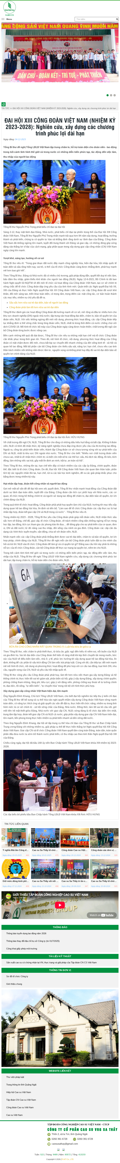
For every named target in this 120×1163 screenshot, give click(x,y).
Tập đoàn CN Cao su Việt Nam (21, 1100)
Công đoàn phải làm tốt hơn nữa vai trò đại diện (34, 307)
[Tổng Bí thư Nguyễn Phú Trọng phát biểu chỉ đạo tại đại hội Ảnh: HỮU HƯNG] (50, 395)
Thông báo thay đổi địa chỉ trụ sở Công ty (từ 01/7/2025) (33, 941)
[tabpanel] (60, 58)
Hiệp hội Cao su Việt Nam (18, 1092)
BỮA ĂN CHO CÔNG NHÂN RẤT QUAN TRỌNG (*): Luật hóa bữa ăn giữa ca (50, 646)
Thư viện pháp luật (15, 1077)
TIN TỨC (5, 108)
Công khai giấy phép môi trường (21, 948)
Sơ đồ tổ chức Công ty (17, 976)
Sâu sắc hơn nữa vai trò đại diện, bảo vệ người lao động (38, 302)
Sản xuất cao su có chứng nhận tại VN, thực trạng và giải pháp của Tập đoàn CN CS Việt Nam (51, 962)
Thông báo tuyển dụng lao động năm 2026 (26, 933)
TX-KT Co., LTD (67, 1159)
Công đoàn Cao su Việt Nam (20, 1107)
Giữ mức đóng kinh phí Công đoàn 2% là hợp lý (27, 881)
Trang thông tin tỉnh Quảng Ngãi (21, 1084)
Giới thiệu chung (14, 984)
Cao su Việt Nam (14, 1115)
